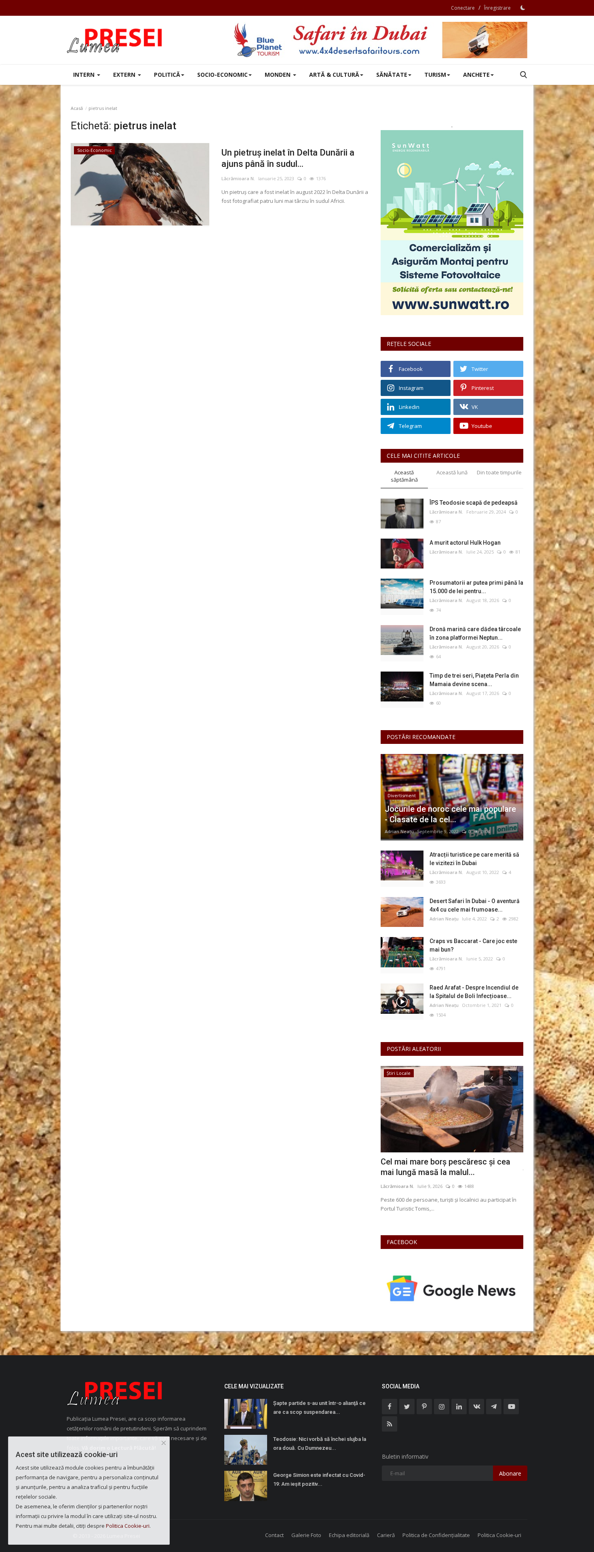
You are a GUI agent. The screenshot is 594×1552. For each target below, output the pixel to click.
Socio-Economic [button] (222, 74)
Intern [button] (84, 74)
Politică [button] (167, 74)
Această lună (452, 472)
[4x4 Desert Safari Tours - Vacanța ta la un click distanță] (380, 40)
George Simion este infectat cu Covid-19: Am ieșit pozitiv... (319, 1479)
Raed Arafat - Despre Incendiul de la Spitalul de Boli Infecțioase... (474, 991)
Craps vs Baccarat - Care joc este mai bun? (473, 945)
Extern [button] (125, 74)
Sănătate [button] (391, 74)
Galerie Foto (306, 1535)
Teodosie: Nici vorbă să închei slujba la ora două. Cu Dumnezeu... (319, 1443)
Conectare (463, 7)
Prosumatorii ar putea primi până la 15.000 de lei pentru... (476, 586)
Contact (274, 1535)
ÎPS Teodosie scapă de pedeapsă (474, 502)
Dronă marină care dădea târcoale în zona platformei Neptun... (475, 633)
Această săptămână (404, 476)
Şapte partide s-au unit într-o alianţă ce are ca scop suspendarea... (319, 1407)
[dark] (522, 8)
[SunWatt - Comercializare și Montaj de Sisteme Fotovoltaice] (452, 222)
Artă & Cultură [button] (334, 74)
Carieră (386, 1535)
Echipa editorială (349, 1535)
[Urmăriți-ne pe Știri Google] (452, 1288)
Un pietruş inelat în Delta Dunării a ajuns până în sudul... (287, 158)
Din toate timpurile (499, 472)
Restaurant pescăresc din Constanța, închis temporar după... (448, 1167)
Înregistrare (497, 7)
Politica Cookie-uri (499, 1535)
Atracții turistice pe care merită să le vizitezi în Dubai (474, 858)
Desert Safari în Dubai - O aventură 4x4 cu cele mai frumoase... (475, 905)
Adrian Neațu (399, 831)
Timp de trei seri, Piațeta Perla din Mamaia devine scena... (474, 679)
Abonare (510, 1473)
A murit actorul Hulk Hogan (465, 542)
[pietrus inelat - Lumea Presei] (115, 40)
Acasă (77, 108)
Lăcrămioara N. (238, 178)
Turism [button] (435, 74)
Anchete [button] (476, 74)
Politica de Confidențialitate (436, 1535)
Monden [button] (278, 74)
